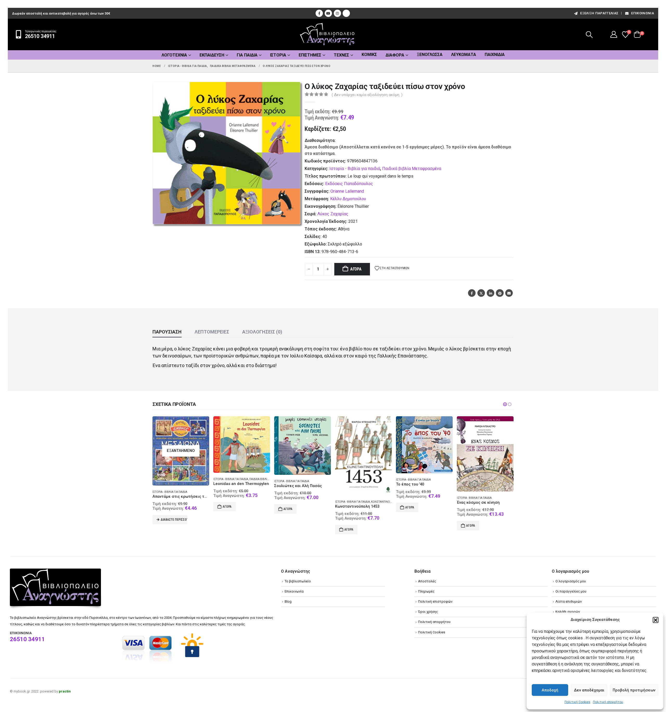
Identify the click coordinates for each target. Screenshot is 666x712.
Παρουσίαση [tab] (167, 332)
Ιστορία (278, 55)
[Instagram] (337, 13)
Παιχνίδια (495, 54)
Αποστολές (427, 581)
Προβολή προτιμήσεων (634, 690)
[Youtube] (328, 13)
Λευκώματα (463, 54)
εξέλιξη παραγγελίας (599, 13)
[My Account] (614, 34)
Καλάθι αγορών (567, 612)
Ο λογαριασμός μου (570, 581)
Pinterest (499, 293)
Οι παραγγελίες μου (570, 591)
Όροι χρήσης (428, 612)
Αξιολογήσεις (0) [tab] (262, 332)
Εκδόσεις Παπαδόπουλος (349, 183)
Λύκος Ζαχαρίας (332, 213)
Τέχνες (341, 55)
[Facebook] (319, 13)
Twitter (481, 293)
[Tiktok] (346, 13)
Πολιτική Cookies (577, 702)
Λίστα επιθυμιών (568, 601)
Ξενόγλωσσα (430, 54)
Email (509, 293)
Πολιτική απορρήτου (608, 702)
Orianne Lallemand (347, 191)
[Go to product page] (241, 444)
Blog (288, 601)
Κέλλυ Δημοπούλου (348, 198)
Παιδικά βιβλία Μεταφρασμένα (411, 168)
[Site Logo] (327, 34)
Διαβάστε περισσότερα (174, 519)
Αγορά (356, 269)
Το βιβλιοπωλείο (298, 581)
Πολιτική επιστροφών (435, 601)
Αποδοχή (550, 690)
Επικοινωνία (642, 13)
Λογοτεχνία (174, 55)
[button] (655, 619)
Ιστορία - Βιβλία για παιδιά (354, 168)
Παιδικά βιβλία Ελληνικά (266, 479)
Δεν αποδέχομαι (589, 690)
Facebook (472, 293)
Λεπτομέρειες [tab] (212, 332)
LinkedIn (490, 293)
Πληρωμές (426, 591)
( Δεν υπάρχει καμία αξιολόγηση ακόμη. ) (367, 94)
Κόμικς (369, 54)
